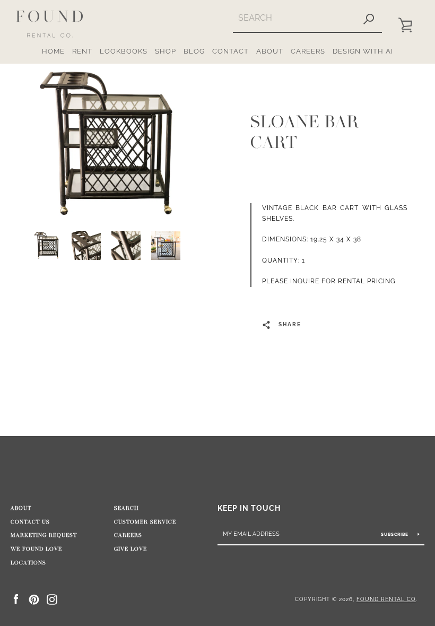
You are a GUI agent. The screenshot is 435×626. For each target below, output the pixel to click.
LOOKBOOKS (123, 51)
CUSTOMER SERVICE (145, 522)
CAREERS (308, 51)
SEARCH (126, 508)
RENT (82, 51)
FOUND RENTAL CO (386, 599)
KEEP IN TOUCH (249, 507)
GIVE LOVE (130, 549)
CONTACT (230, 51)
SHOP (165, 51)
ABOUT (269, 51)
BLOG (194, 51)
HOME (53, 51)
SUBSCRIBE (395, 534)
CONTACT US (30, 522)
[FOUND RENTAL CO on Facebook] (16, 599)
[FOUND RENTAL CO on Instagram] (52, 599)
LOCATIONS (28, 563)
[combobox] (294, 17)
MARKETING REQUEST (44, 535)
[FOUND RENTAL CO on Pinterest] (34, 599)
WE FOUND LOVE (36, 549)
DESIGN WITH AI (363, 51)
